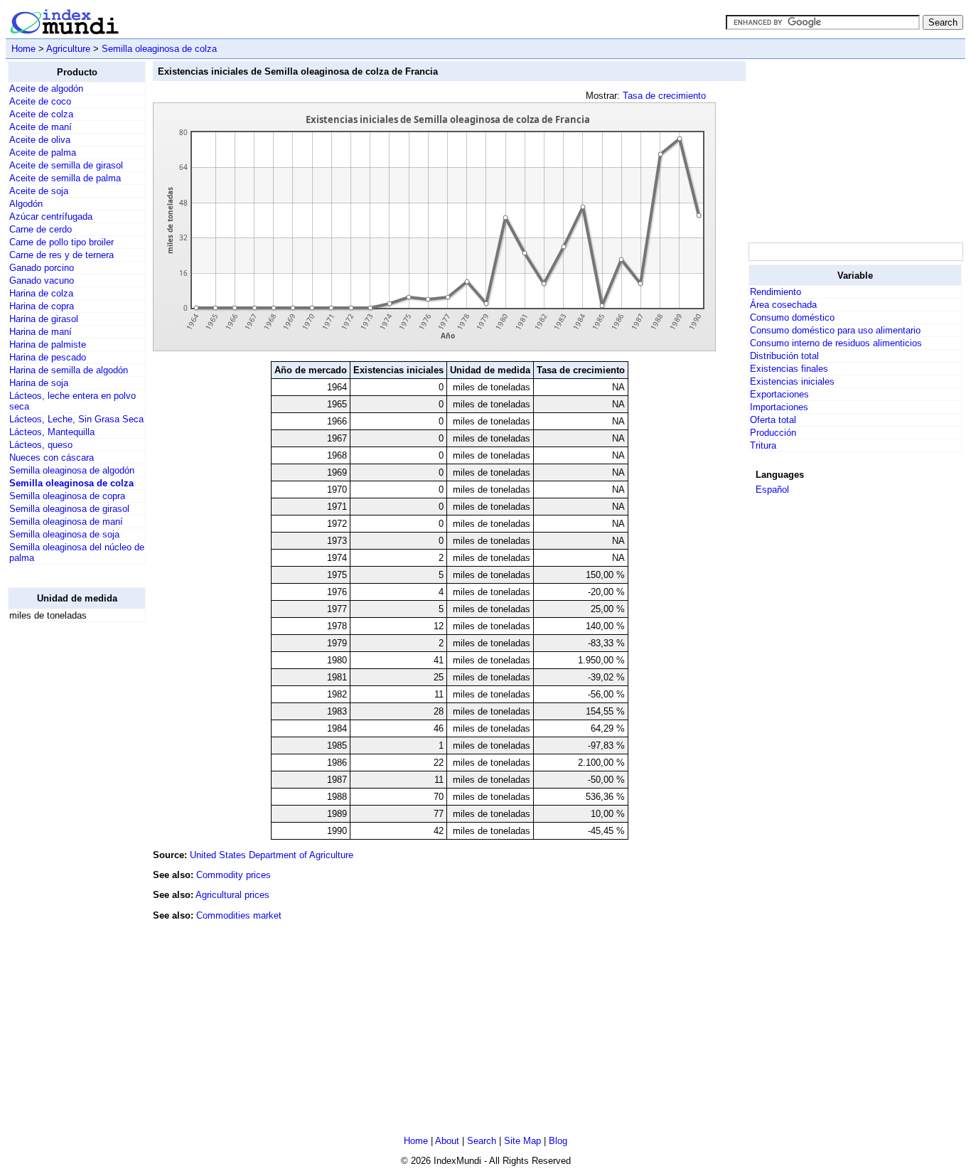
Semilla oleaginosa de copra (67, 496)
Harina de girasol (43, 319)
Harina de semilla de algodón (68, 370)
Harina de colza (41, 293)
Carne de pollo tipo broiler (61, 242)
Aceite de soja (38, 191)
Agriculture (68, 48)
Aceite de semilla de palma (65, 178)
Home (23, 48)
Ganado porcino (41, 267)
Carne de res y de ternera (61, 255)
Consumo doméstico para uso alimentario (835, 330)
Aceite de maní (40, 127)
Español (772, 489)
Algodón (26, 203)
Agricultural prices (232, 894)
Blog (558, 1140)
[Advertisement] (65, 847)
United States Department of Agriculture (271, 855)
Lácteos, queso (41, 444)
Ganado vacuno (41, 280)
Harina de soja (38, 383)
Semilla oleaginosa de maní (66, 521)
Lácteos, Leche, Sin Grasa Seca (76, 419)
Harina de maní (40, 331)
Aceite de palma (42, 152)
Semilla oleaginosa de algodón (71, 470)
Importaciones (779, 407)
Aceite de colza (41, 114)
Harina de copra (41, 306)
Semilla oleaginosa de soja (64, 534)
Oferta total (773, 420)
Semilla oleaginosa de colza (159, 48)
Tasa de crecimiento (664, 95)
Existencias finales (789, 368)
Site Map (522, 1140)
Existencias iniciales (792, 381)
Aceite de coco (40, 101)
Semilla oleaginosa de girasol (69, 508)
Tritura (763, 445)
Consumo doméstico (792, 317)
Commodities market (238, 915)
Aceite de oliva (39, 139)
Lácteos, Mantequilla (52, 432)
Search (481, 1140)
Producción (773, 432)
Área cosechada (783, 304)
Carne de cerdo (40, 229)
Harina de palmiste (47, 344)
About (447, 1140)
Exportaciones (779, 394)
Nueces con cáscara (51, 457)
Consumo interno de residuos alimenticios (836, 343)
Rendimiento (775, 292)
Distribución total (784, 356)
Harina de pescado (47, 357)
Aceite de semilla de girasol (66, 165)
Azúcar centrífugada (50, 216)
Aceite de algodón (46, 88)
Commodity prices (233, 875)
